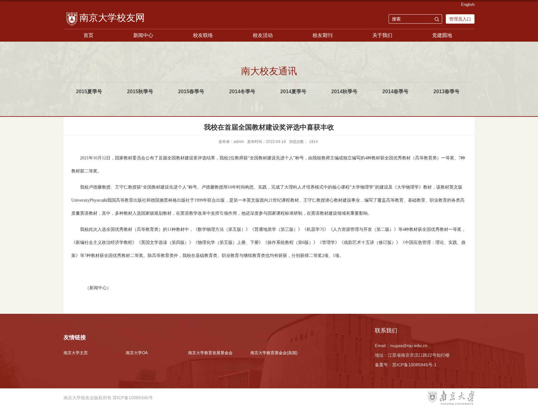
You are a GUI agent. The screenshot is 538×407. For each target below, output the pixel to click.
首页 (88, 35)
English (467, 4)
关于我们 (382, 35)
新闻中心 (143, 35)
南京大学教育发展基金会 (210, 352)
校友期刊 (323, 35)
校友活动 (263, 35)
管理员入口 (460, 18)
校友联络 (203, 35)
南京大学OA (137, 352)
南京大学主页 (76, 352)
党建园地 (442, 35)
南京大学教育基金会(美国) (273, 352)
